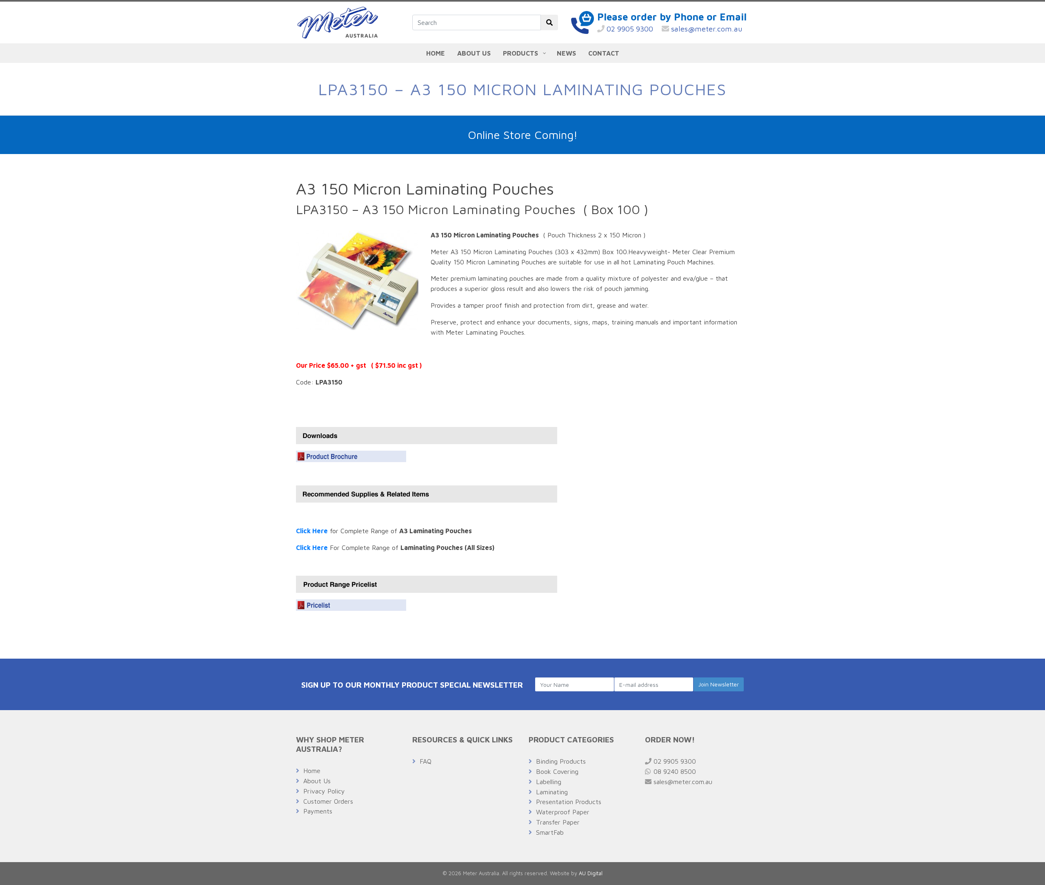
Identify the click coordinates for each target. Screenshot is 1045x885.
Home (311, 770)
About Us (317, 780)
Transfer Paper (558, 822)
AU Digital (591, 873)
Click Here (312, 530)
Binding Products (561, 761)
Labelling (548, 781)
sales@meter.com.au (706, 29)
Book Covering (557, 771)
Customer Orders (328, 801)
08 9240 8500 (673, 771)
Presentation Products (568, 801)
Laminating (552, 792)
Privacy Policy (324, 791)
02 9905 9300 (629, 29)
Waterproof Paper (562, 812)
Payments (317, 811)
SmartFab (550, 832)
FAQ (425, 761)
